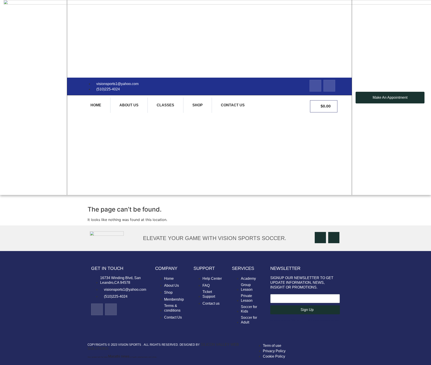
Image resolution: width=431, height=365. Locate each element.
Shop (197, 105)
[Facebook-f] (315, 86)
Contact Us (233, 105)
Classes (165, 105)
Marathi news (301, 320)
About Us (129, 105)
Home (95, 105)
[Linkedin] (329, 86)
